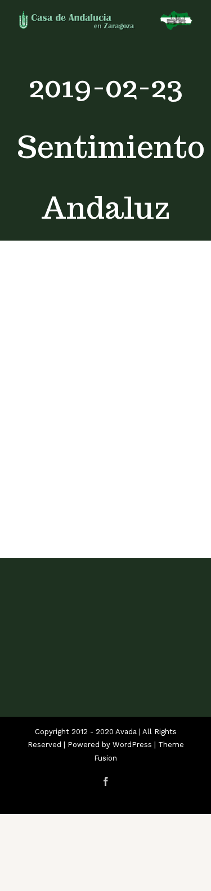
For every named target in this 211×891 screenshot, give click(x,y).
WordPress (132, 744)
